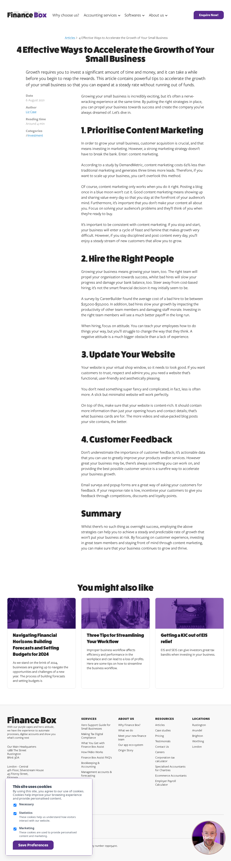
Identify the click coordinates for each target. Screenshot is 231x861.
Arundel (197, 730)
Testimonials (163, 741)
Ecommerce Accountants (171, 775)
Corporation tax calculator (165, 759)
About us (156, 15)
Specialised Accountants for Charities (170, 768)
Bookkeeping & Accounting (90, 764)
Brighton (197, 736)
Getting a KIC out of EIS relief (184, 638)
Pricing (159, 736)
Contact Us (162, 747)
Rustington (199, 725)
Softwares (133, 15)
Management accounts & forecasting (96, 773)
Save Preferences (33, 845)
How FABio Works (92, 752)
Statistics (25, 813)
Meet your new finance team (132, 737)
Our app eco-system (130, 745)
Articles (70, 37)
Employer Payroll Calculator (165, 783)
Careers (160, 752)
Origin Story (125, 750)
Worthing (198, 741)
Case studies (163, 730)
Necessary (26, 804)
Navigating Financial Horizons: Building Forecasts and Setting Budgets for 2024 (36, 645)
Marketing (26, 828)
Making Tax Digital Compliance (92, 735)
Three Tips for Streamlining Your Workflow (115, 638)
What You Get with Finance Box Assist (93, 745)
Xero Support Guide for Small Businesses (95, 726)
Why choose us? (65, 15)
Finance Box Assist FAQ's (96, 757)
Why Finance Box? (129, 725)
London (197, 747)
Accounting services (100, 15)
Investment (35, 135)
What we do (125, 730)
